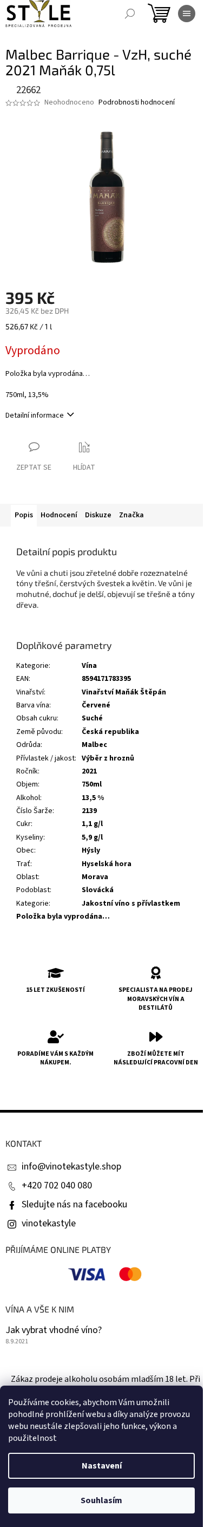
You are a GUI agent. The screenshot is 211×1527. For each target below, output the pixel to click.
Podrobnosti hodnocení (136, 103)
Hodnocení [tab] (59, 515)
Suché (92, 718)
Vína (89, 665)
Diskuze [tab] (98, 515)
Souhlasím (101, 1500)
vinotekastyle (49, 1223)
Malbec (94, 744)
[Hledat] (130, 13)
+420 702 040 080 (57, 1185)
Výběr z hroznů (108, 758)
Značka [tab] (131, 515)
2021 (89, 771)
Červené (96, 705)
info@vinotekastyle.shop (71, 1166)
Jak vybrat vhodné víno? (53, 1330)
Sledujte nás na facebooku (74, 1204)
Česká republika (110, 731)
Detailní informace (34, 415)
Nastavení (102, 1466)
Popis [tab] (24, 515)
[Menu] (186, 13)
